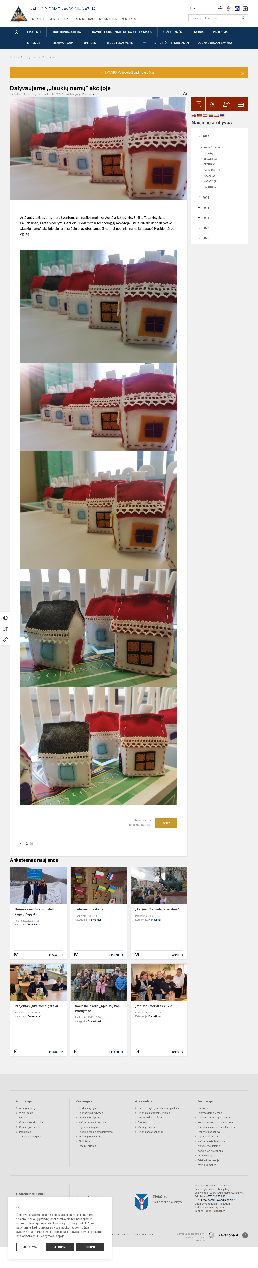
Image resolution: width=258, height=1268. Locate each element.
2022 (206, 228)
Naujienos (31, 57)
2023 (206, 217)
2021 (206, 238)
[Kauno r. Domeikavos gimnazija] (20, 13)
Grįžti (29, 844)
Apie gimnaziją (27, 1108)
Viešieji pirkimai (147, 1127)
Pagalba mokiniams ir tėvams (96, 1131)
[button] (220, 8)
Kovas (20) (210, 175)
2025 (206, 197)
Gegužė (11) (211, 164)
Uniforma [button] (91, 42)
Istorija (23, 1117)
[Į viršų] (245, 1235)
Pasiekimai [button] (220, 32)
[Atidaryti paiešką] (243, 17)
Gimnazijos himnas (30, 1127)
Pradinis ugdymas (89, 1108)
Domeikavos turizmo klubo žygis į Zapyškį (35, 911)
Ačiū (166, 823)
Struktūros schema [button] (66, 32)
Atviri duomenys (207, 1164)
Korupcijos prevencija (210, 1150)
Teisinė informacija (208, 1160)
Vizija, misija (26, 1112)
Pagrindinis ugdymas (91, 1112)
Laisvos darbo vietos (210, 1112)
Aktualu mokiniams (209, 1145)
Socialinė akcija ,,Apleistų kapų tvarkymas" (98, 1008)
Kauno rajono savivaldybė (168, 1201)
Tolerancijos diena (89, 909)
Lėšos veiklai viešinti (150, 1117)
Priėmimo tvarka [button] (63, 42)
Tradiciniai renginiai (30, 1136)
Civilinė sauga (205, 1155)
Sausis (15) (210, 187)
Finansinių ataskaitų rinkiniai (154, 1112)
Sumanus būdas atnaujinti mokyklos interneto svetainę (191, 1237)
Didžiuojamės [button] (172, 32)
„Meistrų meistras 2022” (154, 1006)
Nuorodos (203, 1108)
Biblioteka (84, 1141)
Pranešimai (48, 57)
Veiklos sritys (60, 19)
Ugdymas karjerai (89, 1127)
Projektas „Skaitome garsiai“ (37, 1006)
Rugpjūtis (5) (212, 147)
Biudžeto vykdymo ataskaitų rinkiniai (159, 1108)
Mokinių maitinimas (90, 1136)
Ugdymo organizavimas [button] (215, 42)
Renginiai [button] (197, 32)
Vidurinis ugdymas (89, 1117)
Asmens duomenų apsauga (214, 1117)
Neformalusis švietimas (92, 1122)
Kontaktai (129, 19)
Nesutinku (60, 1247)
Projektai (143, 1122)
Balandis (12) (212, 170)
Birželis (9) (210, 158)
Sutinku (90, 1247)
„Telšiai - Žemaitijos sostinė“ (157, 909)
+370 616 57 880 (215, 1196)
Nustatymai (30, 1247)
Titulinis (15, 57)
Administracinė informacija (96, 19)
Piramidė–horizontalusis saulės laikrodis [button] (121, 32)
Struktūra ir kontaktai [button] (171, 42)
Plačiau (53, 955)
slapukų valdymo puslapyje (47, 1236)
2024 (206, 207)
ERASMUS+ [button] (34, 42)
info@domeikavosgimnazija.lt (218, 1199)
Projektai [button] (34, 32)
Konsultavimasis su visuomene (215, 1122)
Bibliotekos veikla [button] (120, 42)
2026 (206, 136)
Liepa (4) (208, 153)
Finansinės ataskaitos (150, 1131)
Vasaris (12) (211, 181)
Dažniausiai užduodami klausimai (217, 1127)
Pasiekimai (25, 1131)
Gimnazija (37, 19)
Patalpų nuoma (87, 1145)
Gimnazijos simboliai (31, 1122)
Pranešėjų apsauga (209, 1131)
